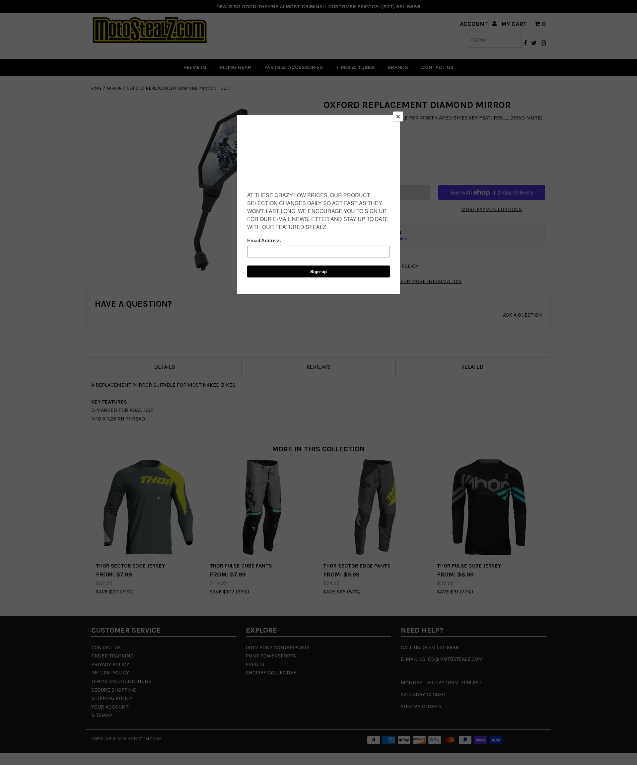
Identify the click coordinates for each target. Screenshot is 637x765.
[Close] (398, 116)
